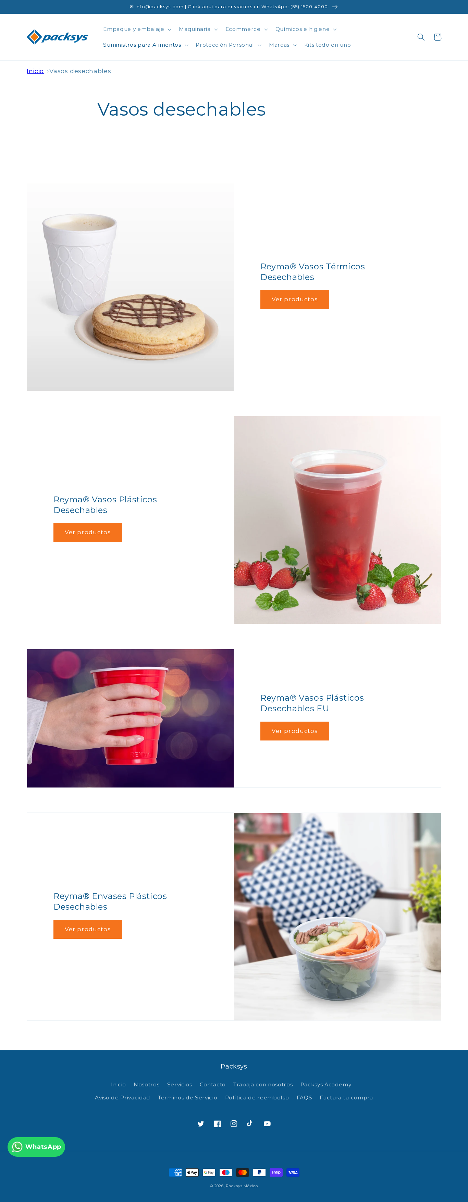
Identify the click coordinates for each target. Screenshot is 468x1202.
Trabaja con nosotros (263, 1084)
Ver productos (295, 299)
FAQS (304, 1097)
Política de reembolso (257, 1097)
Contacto (213, 1084)
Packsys (234, 1185)
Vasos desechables (80, 70)
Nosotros (146, 1084)
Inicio (35, 70)
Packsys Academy (326, 1084)
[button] (136, 29)
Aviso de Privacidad (122, 1097)
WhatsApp (43, 1146)
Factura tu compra (346, 1097)
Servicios (179, 1084)
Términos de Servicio (187, 1097)
